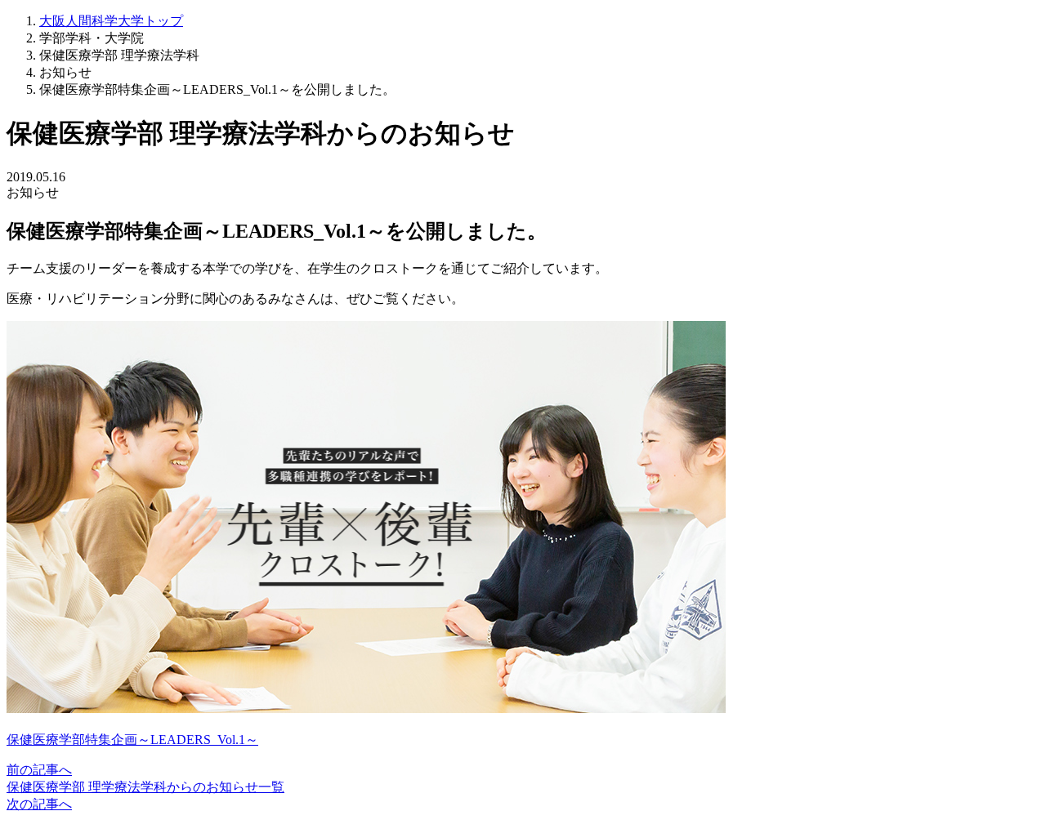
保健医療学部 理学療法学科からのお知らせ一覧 (145, 787)
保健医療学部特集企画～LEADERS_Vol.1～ (132, 739)
